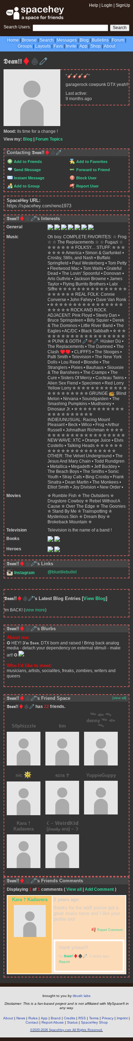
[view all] (119, 698)
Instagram (24, 572)
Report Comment (109, 930)
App (83, 46)
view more (35, 609)
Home (13, 40)
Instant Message (28, 178)
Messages (67, 40)
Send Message (27, 170)
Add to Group (26, 186)
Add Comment (99, 889)
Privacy (107, 1018)
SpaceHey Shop (94, 1022)
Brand (56, 1018)
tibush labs (81, 996)
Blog (84, 40)
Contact (32, 1022)
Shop (95, 46)
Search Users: (17, 26)
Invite (71, 46)
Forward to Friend (92, 170)
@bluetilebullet (62, 571)
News (20, 1018)
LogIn (106, 5)
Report (64, 962)
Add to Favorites (91, 161)
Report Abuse (52, 1022)
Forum (118, 40)
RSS (82, 1018)
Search (120, 27)
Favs (58, 46)
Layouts (42, 46)
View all (74, 889)
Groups (25, 46)
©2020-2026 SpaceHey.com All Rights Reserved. (66, 1030)
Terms (94, 1018)
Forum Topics (49, 139)
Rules (33, 1018)
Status (72, 1022)
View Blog (94, 598)
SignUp (123, 5)
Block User (85, 178)
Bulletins (100, 40)
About (109, 46)
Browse (29, 40)
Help (93, 5)
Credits (69, 1018)
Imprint (122, 1018)
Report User (87, 186)
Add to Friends (27, 161)
